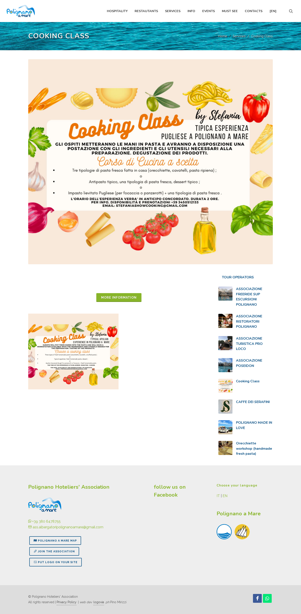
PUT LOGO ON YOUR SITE (58, 562)
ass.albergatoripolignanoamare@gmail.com (67, 527)
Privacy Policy (66, 602)
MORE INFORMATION (119, 297)
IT (218, 496)
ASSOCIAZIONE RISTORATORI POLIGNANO (249, 321)
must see (230, 11)
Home (222, 36)
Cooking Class (248, 381)
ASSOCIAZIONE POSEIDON (249, 363)
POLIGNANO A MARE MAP (57, 540)
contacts (253, 11)
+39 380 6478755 (46, 521)
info (191, 11)
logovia (98, 602)
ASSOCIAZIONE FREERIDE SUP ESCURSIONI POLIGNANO (249, 297)
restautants (146, 11)
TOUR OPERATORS (238, 277)
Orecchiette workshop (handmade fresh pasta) (254, 448)
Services (239, 36)
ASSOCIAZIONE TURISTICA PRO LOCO (249, 343)
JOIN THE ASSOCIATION (56, 551)
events (208, 11)
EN (225, 496)
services (172, 11)
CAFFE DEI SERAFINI (253, 401)
